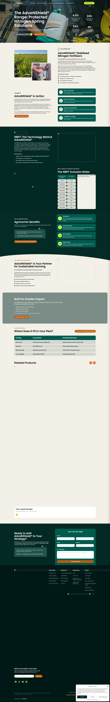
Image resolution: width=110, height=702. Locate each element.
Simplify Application (53, 578)
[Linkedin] (26, 681)
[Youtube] (22, 681)
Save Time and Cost (53, 583)
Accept (82, 697)
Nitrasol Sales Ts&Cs (89, 590)
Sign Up (38, 676)
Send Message (75, 561)
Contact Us (75, 575)
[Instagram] (19, 681)
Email (59, 542)
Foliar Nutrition (64, 578)
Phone (78, 542)
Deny (92, 697)
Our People (87, 575)
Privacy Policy (95, 699)
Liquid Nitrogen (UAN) (66, 573)
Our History (87, 578)
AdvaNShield (64, 575)
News (74, 573)
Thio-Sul (63, 583)
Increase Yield (52, 573)
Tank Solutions (64, 581)
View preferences (103, 697)
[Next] (94, 362)
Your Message (61, 549)
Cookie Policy (89, 699)
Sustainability (88, 587)
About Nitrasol (88, 573)
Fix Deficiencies (52, 581)
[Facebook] (15, 681)
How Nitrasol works (89, 581)
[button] (107, 686)
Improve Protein (53, 575)
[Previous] (90, 362)
